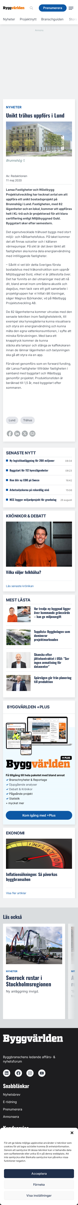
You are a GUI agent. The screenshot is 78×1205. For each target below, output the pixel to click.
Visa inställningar (39, 1195)
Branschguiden (52, 19)
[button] (72, 1133)
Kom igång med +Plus (39, 815)
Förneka (39, 1184)
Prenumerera (12, 1109)
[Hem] (15, 8)
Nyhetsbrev (11, 1094)
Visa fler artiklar (16, 893)
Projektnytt (28, 19)
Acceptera (39, 1173)
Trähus (27, 420)
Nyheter (9, 19)
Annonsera (11, 1117)
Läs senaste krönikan (20, 586)
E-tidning (10, 1102)
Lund (12, 420)
